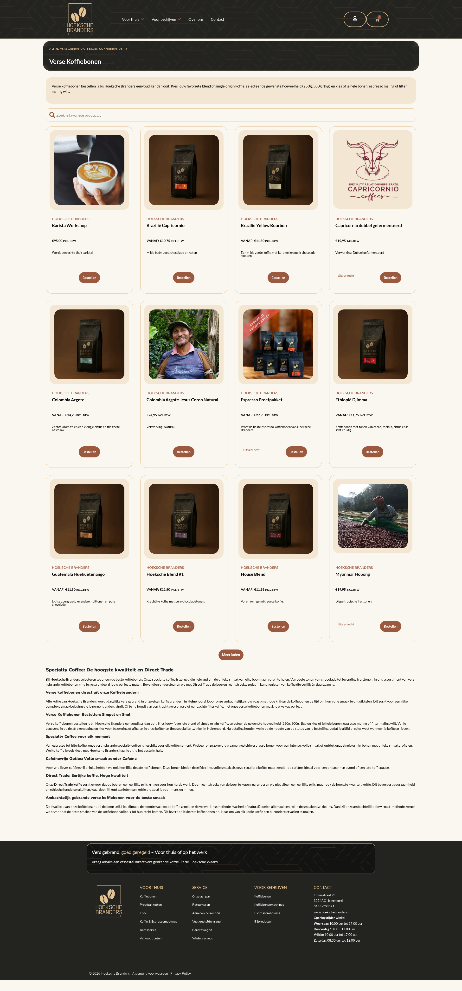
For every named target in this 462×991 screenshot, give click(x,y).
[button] (231, 655)
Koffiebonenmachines (269, 905)
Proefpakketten (151, 905)
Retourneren (201, 905)
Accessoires (148, 930)
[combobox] (231, 114)
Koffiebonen (148, 896)
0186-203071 (324, 906)
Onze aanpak (201, 896)
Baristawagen (202, 930)
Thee (143, 913)
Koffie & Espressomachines (158, 921)
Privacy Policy (180, 973)
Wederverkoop (202, 938)
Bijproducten (263, 921)
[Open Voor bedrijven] (179, 19)
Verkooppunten (150, 938)
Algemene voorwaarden (150, 973)
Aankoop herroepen (206, 913)
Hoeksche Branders (71, 219)
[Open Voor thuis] (142, 19)
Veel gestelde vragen (207, 921)
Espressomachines (267, 913)
